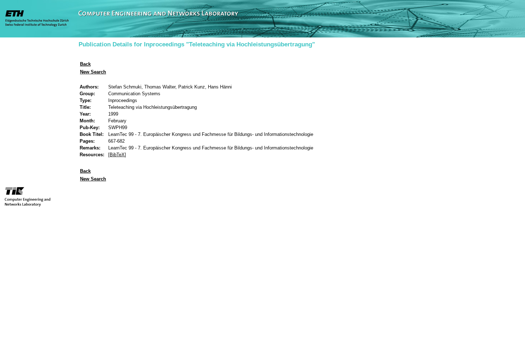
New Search (93, 72)
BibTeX (117, 154)
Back (85, 64)
